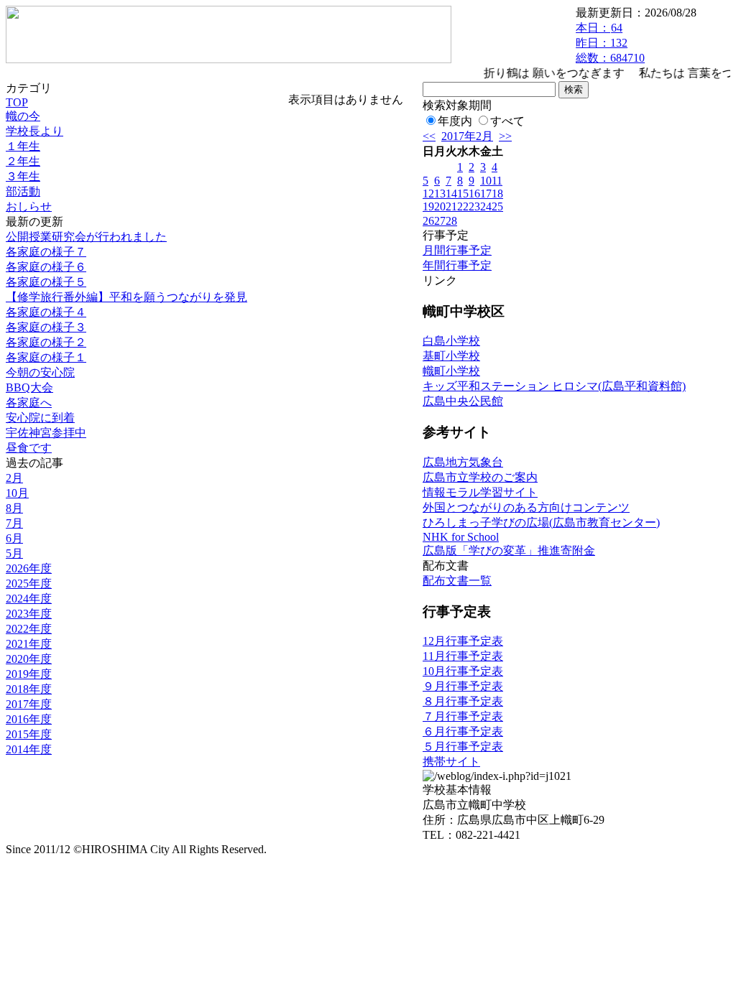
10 (486, 181)
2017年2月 (467, 136)
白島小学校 (451, 341)
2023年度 (29, 614)
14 (451, 193)
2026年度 (29, 568)
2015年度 (29, 734)
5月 (14, 553)
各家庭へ (29, 402)
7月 (14, 523)
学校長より (34, 131)
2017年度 (29, 704)
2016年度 (29, 719)
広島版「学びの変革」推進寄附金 (509, 550)
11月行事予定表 (463, 656)
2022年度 (29, 629)
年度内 (455, 121)
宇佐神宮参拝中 (46, 433)
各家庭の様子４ (46, 312)
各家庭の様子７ (46, 252)
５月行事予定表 (463, 746)
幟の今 (23, 116)
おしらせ (29, 206)
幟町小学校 (451, 371)
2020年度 (29, 659)
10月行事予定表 (463, 671)
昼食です (29, 448)
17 (486, 193)
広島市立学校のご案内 (480, 477)
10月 (17, 493)
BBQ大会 (29, 387)
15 (463, 193)
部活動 (23, 191)
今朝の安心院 (40, 372)
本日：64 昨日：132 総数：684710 (610, 43)
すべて (507, 121)
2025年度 (29, 583)
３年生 (23, 176)
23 (474, 206)
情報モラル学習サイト (480, 492)
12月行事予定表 (463, 641)
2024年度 (29, 598)
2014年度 (29, 749)
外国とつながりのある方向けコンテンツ (526, 507)
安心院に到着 (40, 418)
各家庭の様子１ (46, 357)
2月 (14, 478)
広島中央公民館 (463, 401)
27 (440, 221)
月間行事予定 (457, 250)
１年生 (23, 146)
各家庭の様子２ (46, 342)
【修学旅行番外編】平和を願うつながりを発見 (126, 297)
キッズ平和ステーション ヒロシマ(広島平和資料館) (554, 386)
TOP (17, 102)
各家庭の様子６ (46, 267)
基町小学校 (451, 356)
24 (486, 206)
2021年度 (29, 644)
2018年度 (29, 689)
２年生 (23, 161)
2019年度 (29, 674)
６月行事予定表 (463, 731)
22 (463, 206)
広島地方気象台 (463, 462)
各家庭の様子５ (46, 282)
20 (440, 206)
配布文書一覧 (457, 581)
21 (451, 206)
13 (440, 193)
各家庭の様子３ (46, 327)
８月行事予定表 (463, 701)
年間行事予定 (457, 265)
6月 (14, 538)
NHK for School (461, 537)
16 (474, 193)
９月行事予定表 (463, 686)
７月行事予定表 (463, 716)
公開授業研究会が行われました (86, 237)
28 (451, 221)
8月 (14, 508)
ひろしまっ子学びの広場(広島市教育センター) (541, 522)
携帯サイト (451, 761)
